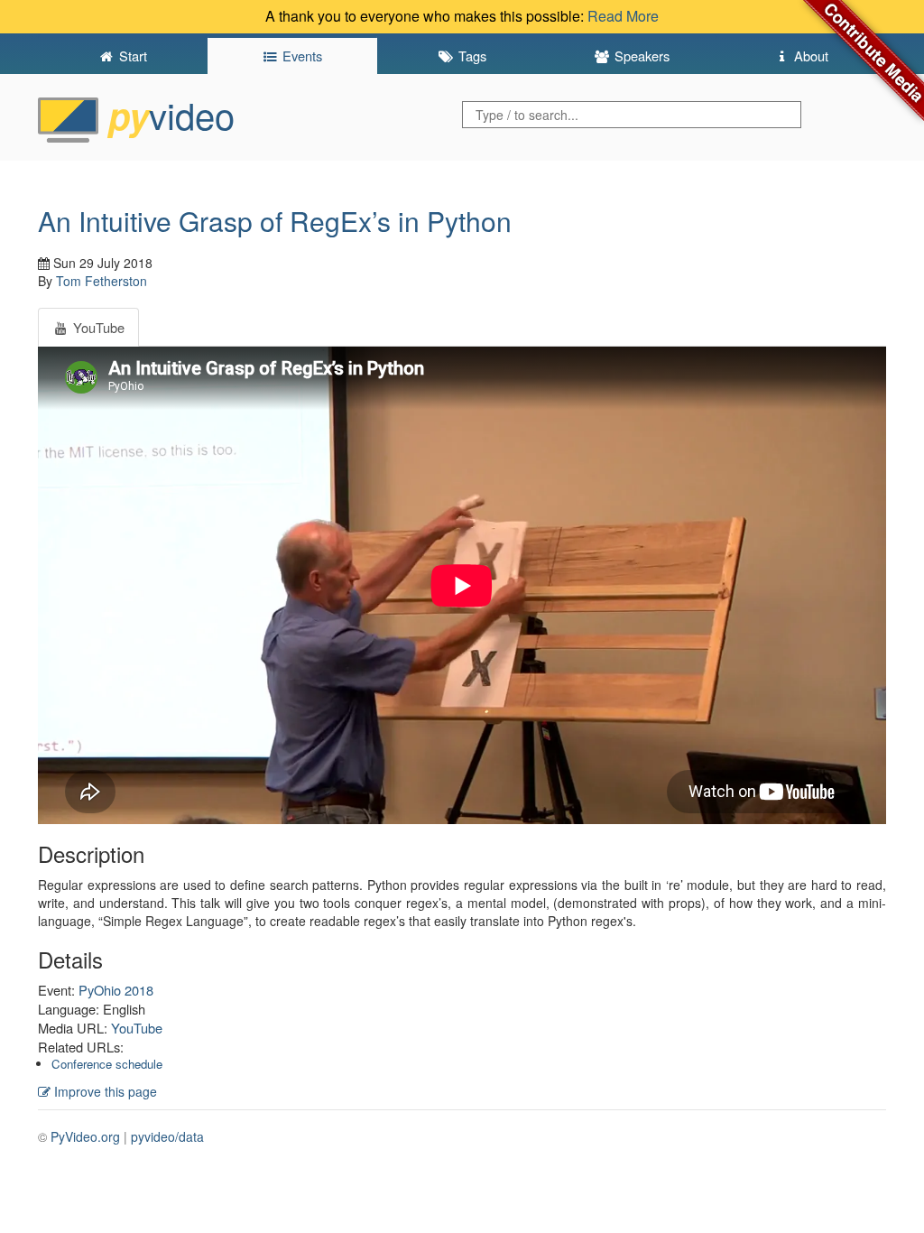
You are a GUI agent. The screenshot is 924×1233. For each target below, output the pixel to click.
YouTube (136, 1027)
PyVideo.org (85, 1136)
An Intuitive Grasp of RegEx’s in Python (275, 220)
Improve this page (104, 1091)
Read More (623, 15)
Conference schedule (106, 1063)
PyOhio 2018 (116, 989)
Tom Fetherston (101, 281)
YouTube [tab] (97, 327)
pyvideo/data (167, 1136)
